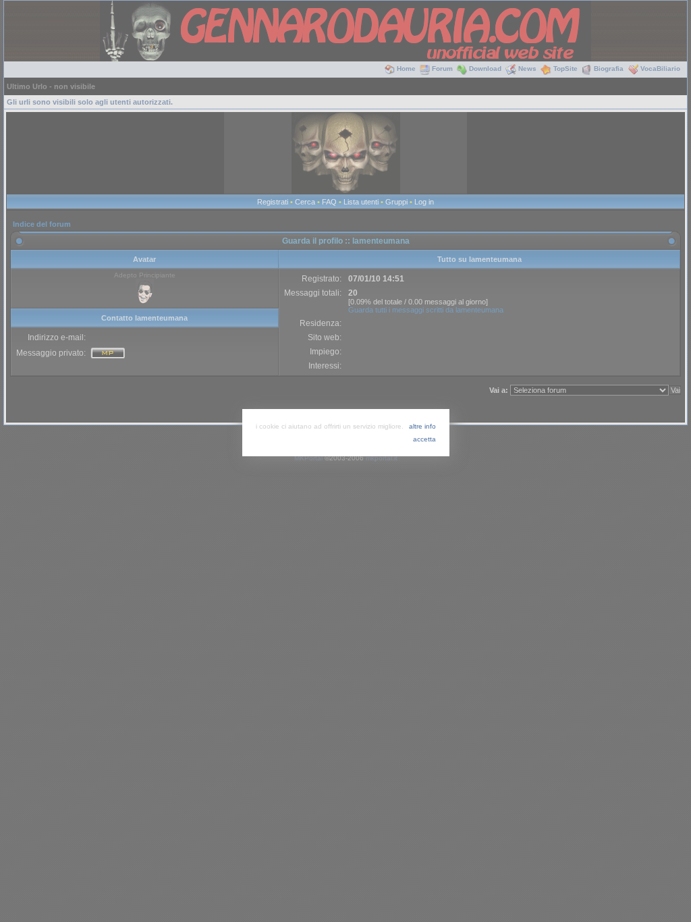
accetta (424, 439)
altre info (422, 426)
